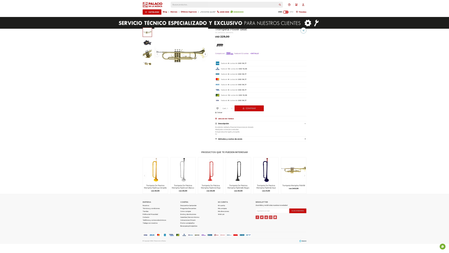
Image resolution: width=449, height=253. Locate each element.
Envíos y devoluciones (188, 214)
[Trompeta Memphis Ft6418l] (293, 170)
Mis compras (222, 208)
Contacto (146, 217)
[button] (280, 5)
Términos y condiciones (151, 208)
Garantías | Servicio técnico (189, 217)
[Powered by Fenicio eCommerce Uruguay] (302, 241)
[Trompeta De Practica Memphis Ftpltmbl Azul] (266, 170)
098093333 (238, 12)
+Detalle (254, 53)
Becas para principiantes (188, 226)
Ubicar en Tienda (226, 119)
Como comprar (185, 211)
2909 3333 (224, 12)
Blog (165, 12)
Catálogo (153, 12)
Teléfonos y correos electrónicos (154, 220)
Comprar (251, 108)
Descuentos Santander (188, 205)
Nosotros (146, 205)
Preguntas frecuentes (188, 208)
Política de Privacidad (150, 214)
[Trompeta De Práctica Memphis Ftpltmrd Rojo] (210, 170)
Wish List (221, 214)
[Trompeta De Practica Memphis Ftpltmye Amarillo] (155, 170)
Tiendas (302, 12)
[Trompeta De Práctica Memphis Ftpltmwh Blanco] (183, 170)
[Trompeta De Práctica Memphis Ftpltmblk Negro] (238, 170)
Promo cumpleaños (187, 223)
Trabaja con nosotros (150, 223)
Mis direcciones (223, 211)
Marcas (173, 12)
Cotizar (219, 112)
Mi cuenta (221, 205)
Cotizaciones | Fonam (188, 220)
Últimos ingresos (189, 12)
